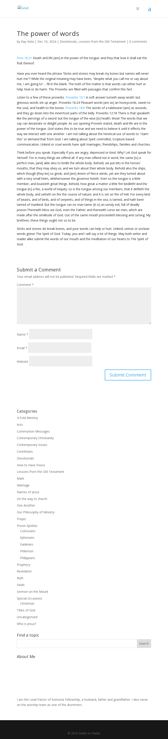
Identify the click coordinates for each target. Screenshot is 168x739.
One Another (26, 505)
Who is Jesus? (26, 624)
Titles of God (26, 610)
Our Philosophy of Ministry (35, 512)
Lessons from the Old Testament (102, 41)
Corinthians (25, 451)
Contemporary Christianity (35, 438)
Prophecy (23, 565)
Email (22, 348)
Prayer (21, 519)
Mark (20, 478)
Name (22, 334)
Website (22, 361)
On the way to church (32, 499)
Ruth (20, 578)
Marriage (23, 485)
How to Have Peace (31, 465)
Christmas (27, 603)
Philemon (26, 551)
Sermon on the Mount (32, 591)
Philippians (27, 558)
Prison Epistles (27, 526)
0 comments (138, 41)
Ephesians (27, 537)
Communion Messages (33, 431)
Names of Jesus (28, 492)
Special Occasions (29, 598)
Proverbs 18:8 (75, 108)
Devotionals (68, 41)
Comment (25, 285)
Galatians (26, 544)
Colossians (27, 531)
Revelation (24, 571)
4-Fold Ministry (27, 418)
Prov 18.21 (24, 58)
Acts (20, 424)
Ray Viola (27, 41)
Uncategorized (27, 617)
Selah (20, 585)
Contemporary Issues (32, 445)
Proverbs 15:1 (75, 97)
